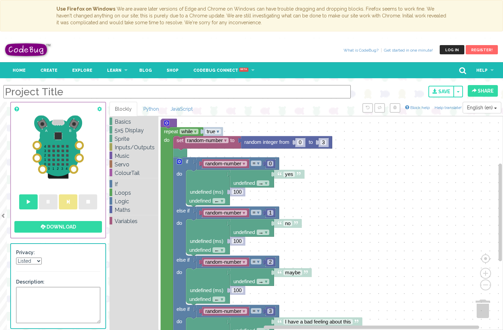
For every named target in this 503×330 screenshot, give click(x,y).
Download (61, 227)
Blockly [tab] (123, 109)
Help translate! (449, 107)
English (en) (480, 107)
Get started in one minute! (408, 50)
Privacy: (25, 252)
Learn (114, 70)
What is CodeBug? (361, 50)
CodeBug (28, 49)
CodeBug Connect (220, 70)
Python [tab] (151, 109)
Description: (30, 282)
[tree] (133, 171)
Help (482, 70)
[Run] (28, 201)
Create (48, 70)
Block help (419, 107)
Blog (145, 70)
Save (443, 91)
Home (19, 70)
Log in (452, 50)
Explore (82, 70)
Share (485, 91)
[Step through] (68, 201)
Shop (173, 70)
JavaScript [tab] (181, 109)
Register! (481, 50)
